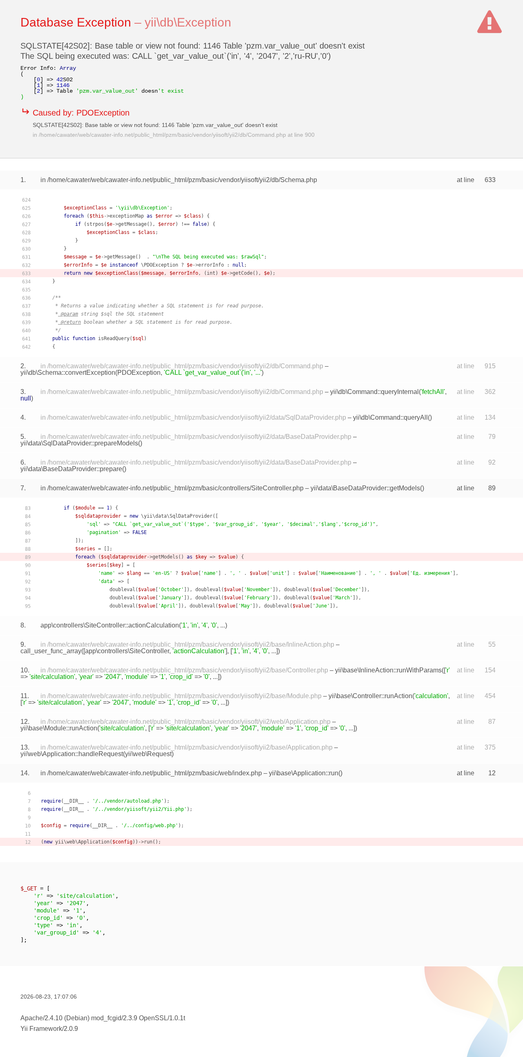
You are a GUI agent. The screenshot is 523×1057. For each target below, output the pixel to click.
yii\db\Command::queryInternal (374, 391)
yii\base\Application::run (303, 773)
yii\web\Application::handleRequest (71, 753)
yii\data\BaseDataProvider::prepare (71, 468)
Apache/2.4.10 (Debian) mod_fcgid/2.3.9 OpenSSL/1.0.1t (102, 1018)
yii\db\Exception (188, 22)
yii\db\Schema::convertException (67, 372)
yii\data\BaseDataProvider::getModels (365, 488)
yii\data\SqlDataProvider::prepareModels (79, 443)
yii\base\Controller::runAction (370, 695)
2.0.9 (71, 1028)
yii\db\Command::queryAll (390, 417)
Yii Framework (41, 1028)
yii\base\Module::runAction (58, 728)
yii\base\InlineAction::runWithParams (388, 670)
